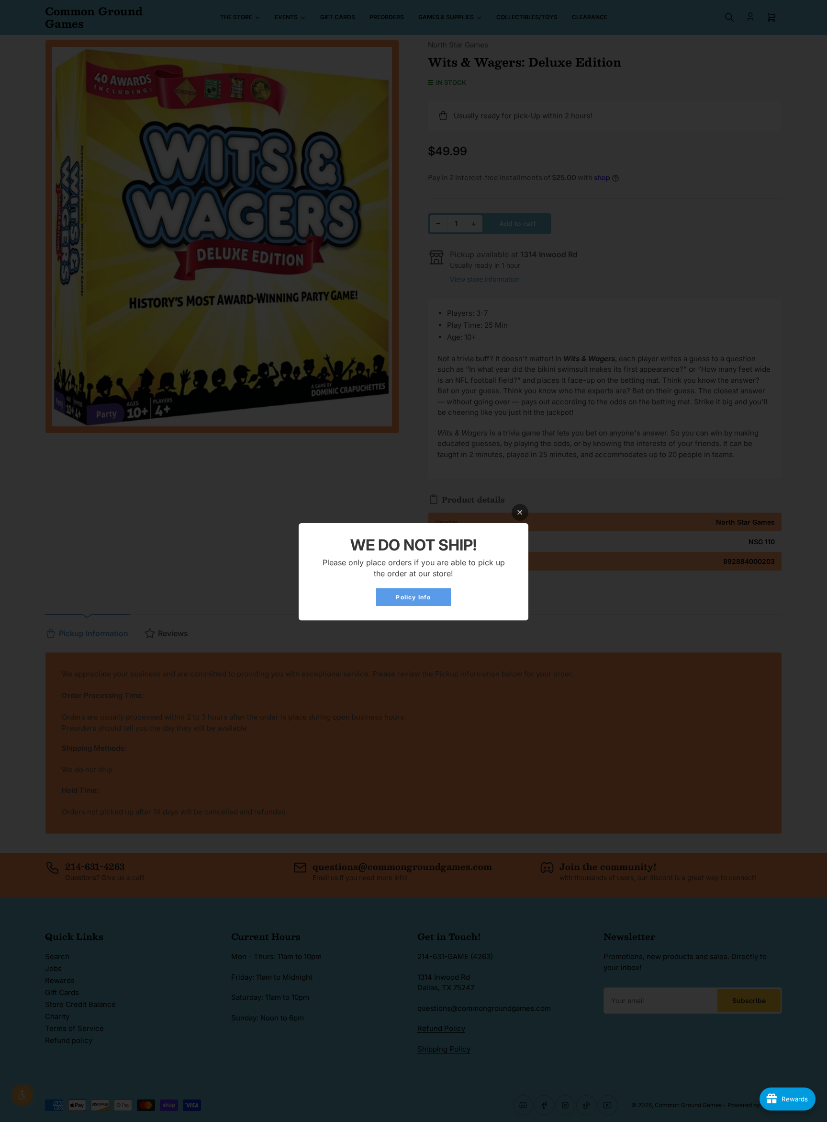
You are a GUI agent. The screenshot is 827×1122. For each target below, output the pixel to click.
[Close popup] (520, 512)
